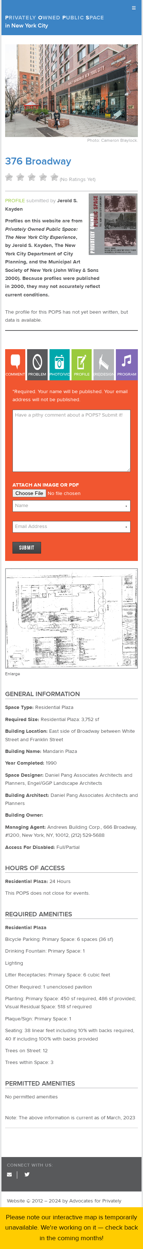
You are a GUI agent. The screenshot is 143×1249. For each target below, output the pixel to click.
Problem (37, 374)
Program (126, 374)
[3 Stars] (32, 177)
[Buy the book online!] (113, 253)
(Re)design (104, 374)
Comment (15, 374)
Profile (81, 374)
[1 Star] (9, 177)
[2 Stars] (20, 177)
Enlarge (12, 674)
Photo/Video (60, 374)
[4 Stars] (43, 177)
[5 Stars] (54, 177)
